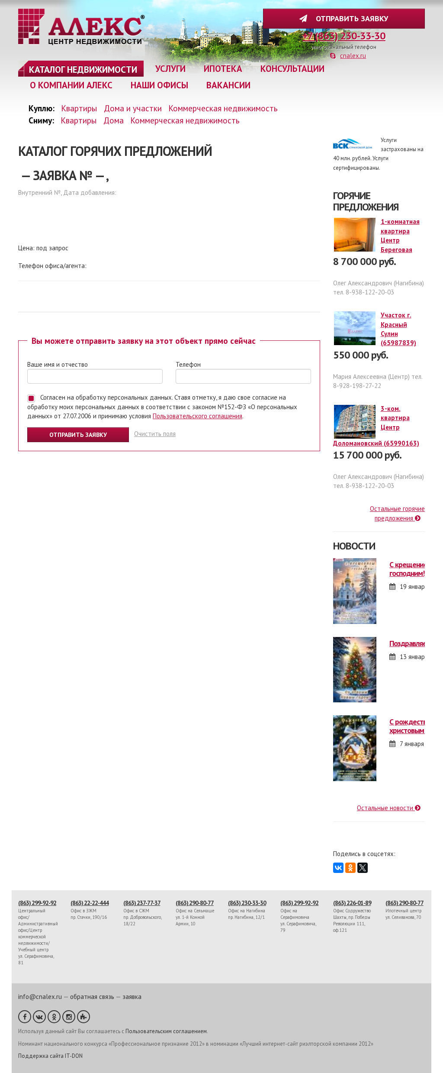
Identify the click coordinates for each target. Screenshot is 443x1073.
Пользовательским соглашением (166, 1031)
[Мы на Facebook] (24, 1016)
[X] (362, 868)
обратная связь (92, 996)
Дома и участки (133, 108)
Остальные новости (386, 808)
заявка (131, 996)
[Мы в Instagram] (68, 1016)
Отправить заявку (349, 18)
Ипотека (223, 68)
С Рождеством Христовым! (412, 726)
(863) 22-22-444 (90, 903)
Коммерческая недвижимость (223, 108)
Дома (113, 120)
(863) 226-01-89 (352, 903)
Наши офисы (159, 85)
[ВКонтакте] (338, 868)
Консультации (292, 68)
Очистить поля (155, 434)
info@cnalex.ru (40, 996)
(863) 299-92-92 (37, 903)
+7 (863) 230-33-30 (343, 35)
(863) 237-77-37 (142, 903)
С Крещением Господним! (410, 568)
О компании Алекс (71, 85)
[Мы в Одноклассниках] (54, 1016)
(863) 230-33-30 (247, 903)
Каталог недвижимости (83, 69)
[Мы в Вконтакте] (39, 1016)
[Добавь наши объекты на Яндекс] (83, 1016)
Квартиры (79, 108)
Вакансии (228, 85)
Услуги (170, 68)
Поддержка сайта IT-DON (50, 1056)
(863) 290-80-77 (195, 903)
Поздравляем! (411, 643)
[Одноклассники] (350, 868)
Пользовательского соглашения (197, 416)
